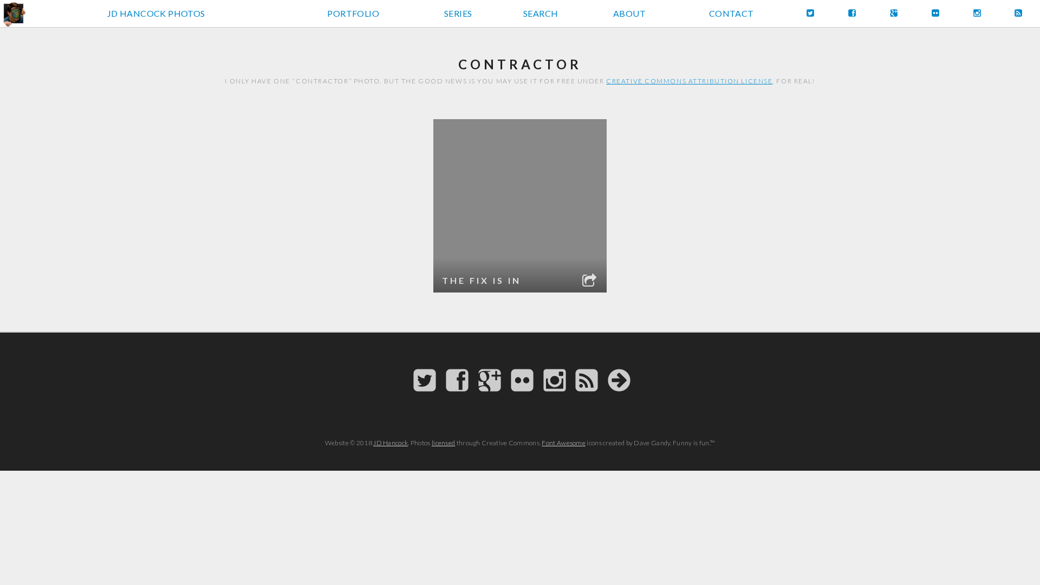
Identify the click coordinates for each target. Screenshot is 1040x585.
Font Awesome (564, 443)
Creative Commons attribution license (689, 81)
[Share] (590, 281)
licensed (443, 443)
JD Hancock (390, 443)
